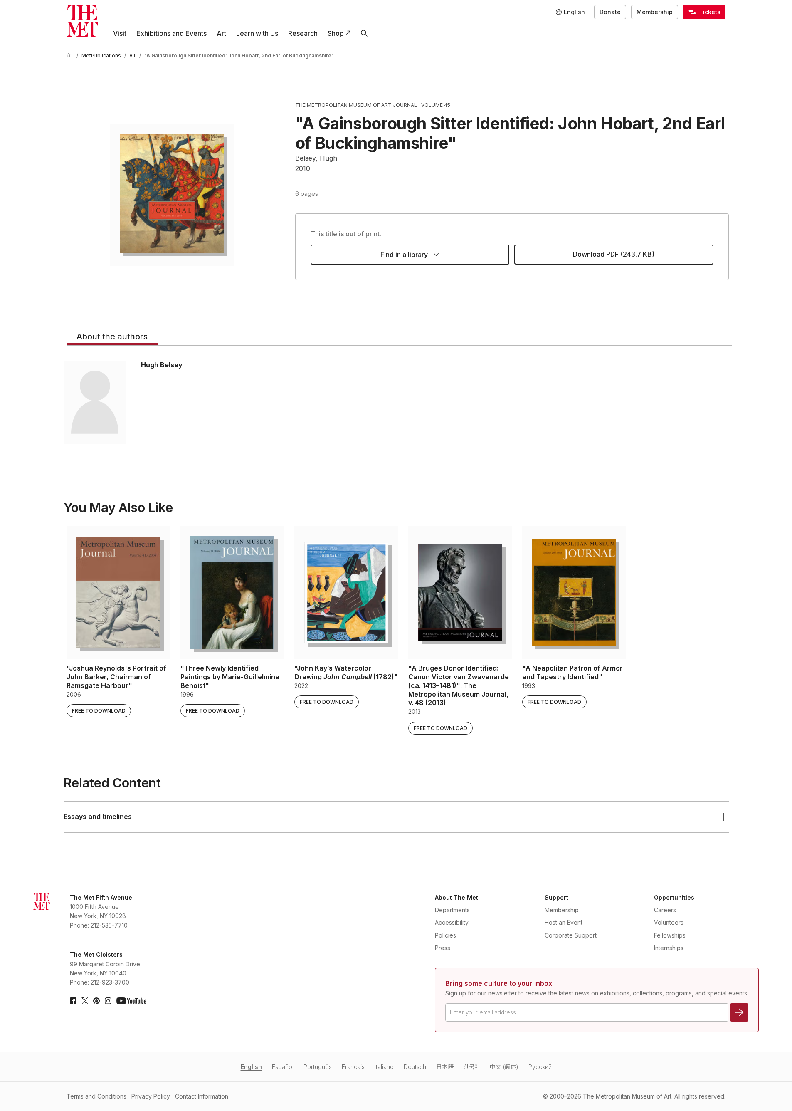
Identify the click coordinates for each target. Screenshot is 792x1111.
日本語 (445, 1066)
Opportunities (674, 897)
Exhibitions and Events (171, 33)
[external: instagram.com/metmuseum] (108, 1000)
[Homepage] (82, 21)
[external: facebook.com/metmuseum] (73, 1000)
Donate (610, 11)
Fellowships (670, 935)
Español (283, 1066)
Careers (665, 909)
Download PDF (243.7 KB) (613, 254)
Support (556, 897)
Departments (452, 909)
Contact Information (201, 1096)
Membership (655, 11)
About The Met (456, 897)
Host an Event (563, 922)
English (251, 1066)
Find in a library (404, 254)
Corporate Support (571, 935)
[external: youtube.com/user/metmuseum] (131, 1000)
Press (442, 947)
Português (317, 1066)
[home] (70, 55)
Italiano (384, 1066)
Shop (336, 33)
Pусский (540, 1066)
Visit (119, 33)
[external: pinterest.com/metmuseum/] (96, 1000)
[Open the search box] (364, 33)
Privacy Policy (150, 1096)
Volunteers (668, 922)
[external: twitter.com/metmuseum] (84, 1000)
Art (221, 33)
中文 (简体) (504, 1066)
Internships (668, 947)
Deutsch (415, 1066)
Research (303, 33)
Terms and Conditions (96, 1096)
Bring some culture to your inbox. (499, 983)
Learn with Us (257, 33)
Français (353, 1066)
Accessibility (452, 922)
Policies (445, 935)
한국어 (472, 1066)
